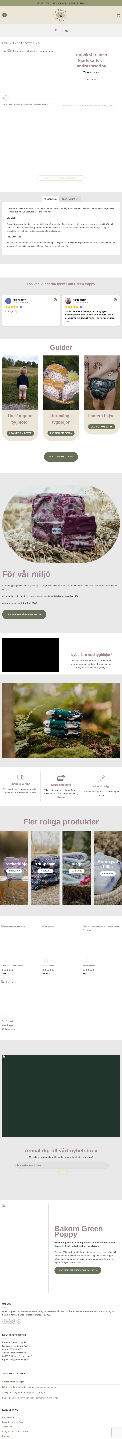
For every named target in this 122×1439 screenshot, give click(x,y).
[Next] (12, 96)
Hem (5, 43)
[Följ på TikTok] (14, 1321)
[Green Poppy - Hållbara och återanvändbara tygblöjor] (61, 15)
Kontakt (5, 1436)
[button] (4, 15)
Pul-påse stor (48, 966)
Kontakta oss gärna (93, 791)
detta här (46, 212)
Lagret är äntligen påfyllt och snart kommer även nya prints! (30, 1398)
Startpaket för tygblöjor (13, 1382)
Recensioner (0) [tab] (70, 199)
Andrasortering (26, 43)
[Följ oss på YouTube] (19, 1321)
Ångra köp (7, 1426)
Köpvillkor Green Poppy (13, 1422)
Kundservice (8, 1417)
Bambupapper (89, 966)
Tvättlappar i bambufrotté (12, 966)
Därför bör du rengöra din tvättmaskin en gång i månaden (29, 1387)
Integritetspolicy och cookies (15, 1431)
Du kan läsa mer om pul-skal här (52, 246)
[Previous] (3, 160)
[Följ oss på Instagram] (9, 1321)
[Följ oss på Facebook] (4, 1321)
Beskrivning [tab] (50, 199)
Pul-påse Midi (7, 1021)
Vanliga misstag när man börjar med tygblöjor (23, 1392)
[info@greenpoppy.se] (67, 30)
